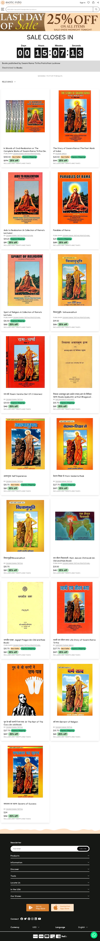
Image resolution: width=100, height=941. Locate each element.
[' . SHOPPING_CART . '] (93, 2)
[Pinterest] (29, 919)
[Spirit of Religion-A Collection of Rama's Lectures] (25, 305)
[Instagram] (32, 919)
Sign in (82, 3)
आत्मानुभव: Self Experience (15, 476)
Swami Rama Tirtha (14, 399)
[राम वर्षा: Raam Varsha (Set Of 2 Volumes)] (25, 387)
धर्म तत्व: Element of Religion (65, 722)
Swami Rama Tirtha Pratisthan (19, 235)
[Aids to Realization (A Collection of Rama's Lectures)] (25, 223)
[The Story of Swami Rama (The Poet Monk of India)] (74, 142)
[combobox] (49, 9)
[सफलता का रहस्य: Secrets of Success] (25, 797)
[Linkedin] (36, 919)
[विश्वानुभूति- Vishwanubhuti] (74, 305)
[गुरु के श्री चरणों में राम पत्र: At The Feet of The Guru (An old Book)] (25, 715)
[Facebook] (21, 919)
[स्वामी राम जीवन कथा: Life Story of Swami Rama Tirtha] (74, 633)
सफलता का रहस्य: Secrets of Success (20, 804)
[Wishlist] (88, 2)
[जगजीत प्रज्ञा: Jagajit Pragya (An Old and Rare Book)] (25, 633)
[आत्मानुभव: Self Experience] (25, 469)
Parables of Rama (61, 230)
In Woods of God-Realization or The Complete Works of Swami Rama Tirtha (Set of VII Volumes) (25, 151)
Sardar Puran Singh (64, 645)
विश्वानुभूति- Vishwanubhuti (65, 312)
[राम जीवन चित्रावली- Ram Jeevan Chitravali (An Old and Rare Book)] (74, 551)
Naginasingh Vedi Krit (65, 399)
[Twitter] (25, 919)
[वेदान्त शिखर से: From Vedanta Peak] (74, 469)
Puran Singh (61, 154)
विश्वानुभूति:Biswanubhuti (14, 558)
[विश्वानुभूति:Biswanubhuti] (25, 551)
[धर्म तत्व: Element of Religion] (74, 715)
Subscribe (83, 849)
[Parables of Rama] (74, 223)
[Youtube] (39, 919)
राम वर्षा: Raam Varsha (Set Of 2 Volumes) (23, 394)
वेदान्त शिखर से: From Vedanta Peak (68, 476)
